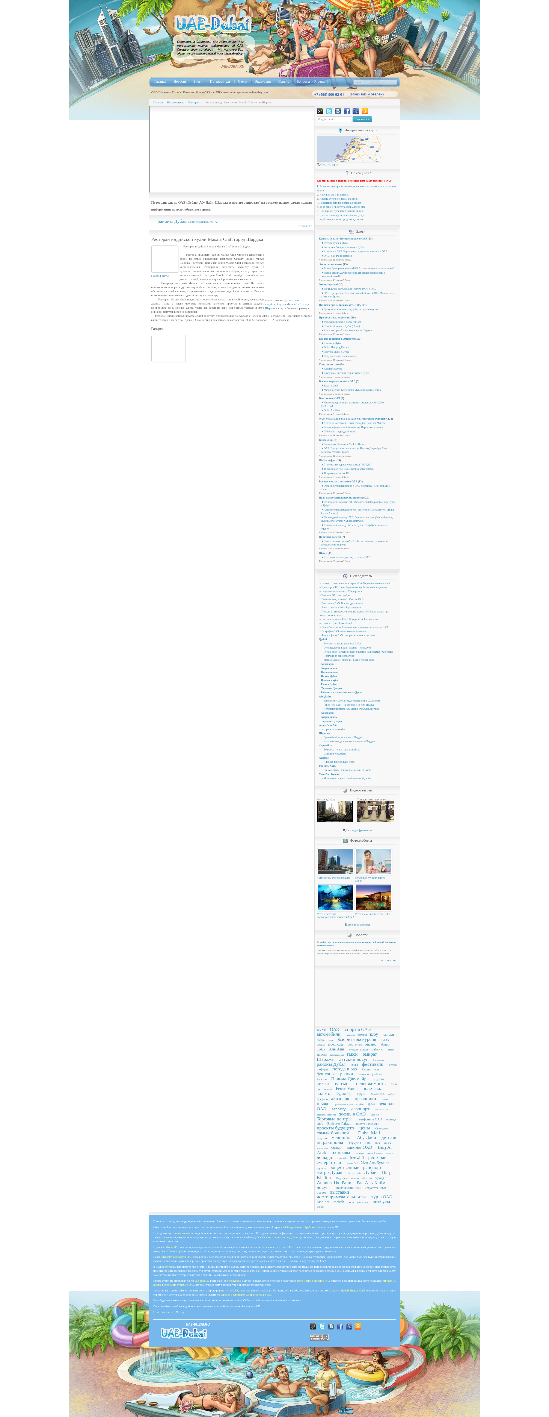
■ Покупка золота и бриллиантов (339, 356)
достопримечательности (341, 1196)
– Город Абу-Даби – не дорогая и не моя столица (347, 704)
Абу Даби (325, 696)
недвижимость (371, 1083)
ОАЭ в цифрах (328, 460)
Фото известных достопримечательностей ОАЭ (335, 915)
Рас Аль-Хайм (371, 1182)
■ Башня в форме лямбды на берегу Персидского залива (352, 427)
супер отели (329, 1162)
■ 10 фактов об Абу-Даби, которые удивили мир (347, 468)
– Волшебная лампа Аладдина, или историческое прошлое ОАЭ (353, 627)
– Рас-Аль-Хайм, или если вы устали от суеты (346, 769)
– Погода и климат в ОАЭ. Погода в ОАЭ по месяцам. (349, 619)
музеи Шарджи (375, 1153)
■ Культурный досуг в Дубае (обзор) (341, 321)
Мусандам (353, 1050)
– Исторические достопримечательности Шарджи (348, 741)
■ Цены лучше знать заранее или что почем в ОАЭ (348, 288)
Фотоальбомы (361, 840)
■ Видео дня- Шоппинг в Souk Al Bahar (342, 444)
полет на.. (372, 1088)
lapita (359, 1173)
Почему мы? (361, 173)
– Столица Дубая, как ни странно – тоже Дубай (346, 647)
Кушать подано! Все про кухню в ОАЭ (343, 238)
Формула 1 (354, 1142)
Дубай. (371, 1104)
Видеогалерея (361, 790)
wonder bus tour (381, 1110)
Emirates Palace (339, 1123)
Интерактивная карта (360, 130)
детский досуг (353, 1059)
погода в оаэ (344, 1068)
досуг (322, 1187)
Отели (242, 81)
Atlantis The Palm (334, 1182)
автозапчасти (322, 1148)
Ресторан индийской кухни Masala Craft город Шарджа (287, 304)
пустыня (342, 1083)
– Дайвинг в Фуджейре (333, 753)
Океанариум (382, 1128)
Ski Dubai (322, 1054)
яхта (351, 1202)
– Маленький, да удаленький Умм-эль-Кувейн (346, 778)
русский (358, 1045)
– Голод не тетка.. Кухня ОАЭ (335, 623)
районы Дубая (172, 221)
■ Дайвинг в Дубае (331, 368)
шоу (374, 1034)
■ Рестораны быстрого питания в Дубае (342, 247)
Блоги (198, 81)
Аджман (324, 757)
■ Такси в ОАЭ (329, 385)
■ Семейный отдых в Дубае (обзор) (340, 326)
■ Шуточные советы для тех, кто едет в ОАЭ (345, 557)
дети (331, 1040)
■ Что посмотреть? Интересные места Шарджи (346, 330)
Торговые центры (334, 1118)
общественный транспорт (355, 1167)
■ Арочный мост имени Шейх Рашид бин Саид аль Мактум (353, 422)
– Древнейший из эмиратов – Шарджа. (342, 737)
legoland (391, 1094)
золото (323, 1093)
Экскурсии (263, 81)
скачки (320, 1206)
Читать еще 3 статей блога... (335, 313)
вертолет (321, 1168)
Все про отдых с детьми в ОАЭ (338, 481)
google (391, 1050)
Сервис (283, 81)
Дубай (323, 639)
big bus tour (378, 1060)
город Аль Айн (328, 725)
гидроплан (350, 1035)
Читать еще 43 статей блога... (336, 280)
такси (352, 1054)
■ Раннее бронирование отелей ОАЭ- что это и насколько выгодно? (357, 268)
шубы (360, 1104)
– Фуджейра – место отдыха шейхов (340, 749)
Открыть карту (329, 164)
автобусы (381, 1201)
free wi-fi (357, 1158)
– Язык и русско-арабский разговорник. (340, 607)
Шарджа (324, 733)
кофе (376, 1069)
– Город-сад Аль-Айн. (333, 729)
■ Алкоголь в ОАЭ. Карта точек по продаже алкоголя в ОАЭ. (354, 251)
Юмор (323, 553)
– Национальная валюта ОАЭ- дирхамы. (341, 591)
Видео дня (325, 439)
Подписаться (362, 119)
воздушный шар (337, 1055)
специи (387, 1142)
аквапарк (340, 1098)
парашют (328, 1089)
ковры (389, 1153)
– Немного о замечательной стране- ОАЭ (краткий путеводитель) (354, 583)
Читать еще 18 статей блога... (336, 360)
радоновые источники (326, 1115)
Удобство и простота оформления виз (342, 206)
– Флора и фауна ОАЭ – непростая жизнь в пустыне (347, 635)
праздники (365, 1098)
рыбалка (377, 1074)
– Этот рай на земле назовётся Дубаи (341, 643)
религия (355, 1178)
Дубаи (370, 1172)
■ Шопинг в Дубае (331, 343)
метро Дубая (329, 1172)
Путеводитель (220, 81)
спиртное (322, 1138)
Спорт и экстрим (329, 364)
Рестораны (194, 102)
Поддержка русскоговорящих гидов (341, 210)
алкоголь (335, 1044)
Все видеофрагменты (359, 830)
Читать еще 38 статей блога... (336, 561)
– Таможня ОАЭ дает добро (334, 595)
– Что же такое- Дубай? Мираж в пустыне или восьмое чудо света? (357, 651)
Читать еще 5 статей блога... (335, 414)
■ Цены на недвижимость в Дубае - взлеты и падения (350, 309)
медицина (341, 1137)
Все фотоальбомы (359, 924)
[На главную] (213, 24)
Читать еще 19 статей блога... (336, 435)
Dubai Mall (369, 1132)
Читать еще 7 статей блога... (335, 377)
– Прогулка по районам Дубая (337, 655)
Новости (179, 81)
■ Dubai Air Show (331, 410)
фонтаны (326, 1073)
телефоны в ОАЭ (369, 1119)
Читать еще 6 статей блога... (335, 477)
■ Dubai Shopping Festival (335, 347)
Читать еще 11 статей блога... (335, 259)
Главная (160, 81)
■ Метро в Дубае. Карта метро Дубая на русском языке (351, 389)
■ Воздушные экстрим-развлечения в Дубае (345, 372)
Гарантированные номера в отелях (341, 202)
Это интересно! (328, 284)
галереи (364, 1049)
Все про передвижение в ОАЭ (337, 381)
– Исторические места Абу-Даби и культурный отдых (350, 708)
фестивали (372, 1064)
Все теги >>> (304, 225)
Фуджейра (325, 745)
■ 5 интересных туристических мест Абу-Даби (346, 464)
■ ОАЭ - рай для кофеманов (336, 255)
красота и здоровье (367, 1123)
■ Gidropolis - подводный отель (338, 431)
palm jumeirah (363, 1202)
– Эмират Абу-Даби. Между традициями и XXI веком (350, 700)
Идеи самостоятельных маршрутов (341, 497)
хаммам (385, 1099)
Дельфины (322, 1099)
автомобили (329, 1034)
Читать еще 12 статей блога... (336, 493)
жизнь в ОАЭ (352, 1114)
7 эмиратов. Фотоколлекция (333, 877)
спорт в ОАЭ (358, 1029)
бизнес (370, 1044)
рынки (346, 1073)
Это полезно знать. (330, 264)
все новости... (389, 960)
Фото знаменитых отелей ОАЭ (373, 913)
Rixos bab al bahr (378, 1094)
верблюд (339, 1109)
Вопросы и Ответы (311, 81)
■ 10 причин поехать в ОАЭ (336, 473)
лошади (324, 1157)
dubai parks (342, 1158)
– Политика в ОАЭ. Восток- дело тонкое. (341, 603)
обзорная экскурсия (356, 1039)
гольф (354, 1064)
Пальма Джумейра (197, 221)
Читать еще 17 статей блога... (336, 334)
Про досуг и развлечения (334, 317)
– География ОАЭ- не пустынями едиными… (343, 631)
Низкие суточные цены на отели (339, 198)
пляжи (323, 1103)
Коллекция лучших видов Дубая (370, 879)
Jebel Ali (213, 221)
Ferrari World (347, 1088)
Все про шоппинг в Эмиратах (337, 338)
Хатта (351, 1173)
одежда (379, 1178)
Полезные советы (330, 536)
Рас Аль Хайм (327, 765)
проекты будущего (335, 1128)
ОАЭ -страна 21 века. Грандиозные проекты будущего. (353, 418)
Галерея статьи (160, 275)
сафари (321, 1039)
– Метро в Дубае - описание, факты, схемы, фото (347, 659)
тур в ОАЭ (381, 1196)
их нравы (341, 1152)
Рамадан (366, 1069)
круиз (361, 1093)
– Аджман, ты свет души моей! (338, 761)
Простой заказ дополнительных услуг (342, 215)
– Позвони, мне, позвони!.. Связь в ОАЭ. (341, 599)
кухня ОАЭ (328, 1029)
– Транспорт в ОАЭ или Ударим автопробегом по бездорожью (353, 587)
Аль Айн (336, 1049)
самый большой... (335, 1132)
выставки (339, 1192)
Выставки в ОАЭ (329, 398)
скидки (388, 1034)
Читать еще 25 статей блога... (336, 532)
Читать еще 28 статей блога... (336, 300)
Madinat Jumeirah (330, 1202)
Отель (350, 1045)
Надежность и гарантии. (334, 194)
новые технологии (347, 1188)
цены (364, 1128)
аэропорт (360, 1108)
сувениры (364, 1074)
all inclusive (367, 1178)
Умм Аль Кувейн (329, 774)
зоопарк (360, 1153)
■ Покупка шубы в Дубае (335, 351)
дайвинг (378, 1049)
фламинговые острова (344, 1104)
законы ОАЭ (359, 1147)
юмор (336, 1147)
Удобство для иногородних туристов (342, 219)
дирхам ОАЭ (352, 1163)
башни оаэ (372, 1142)
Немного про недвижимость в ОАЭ (341, 304)
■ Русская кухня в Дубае (334, 242)
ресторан (377, 1157)
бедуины (362, 1034)
